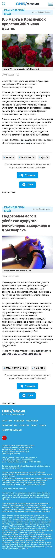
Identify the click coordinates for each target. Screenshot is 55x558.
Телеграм (30, 175)
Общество (19, 421)
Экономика (32, 421)
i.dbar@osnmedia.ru (14, 462)
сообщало (26, 140)
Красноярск (27, 157)
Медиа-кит (22, 489)
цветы (44, 157)
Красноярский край (14, 12)
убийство (39, 368)
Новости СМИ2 (9, 192)
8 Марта (9, 157)
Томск (42, 425)
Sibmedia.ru (6, 499)
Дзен (30, 184)
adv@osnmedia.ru (43, 466)
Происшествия (9, 425)
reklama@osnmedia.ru (28, 466)
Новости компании (12, 430)
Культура (24, 425)
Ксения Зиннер (44, 12)
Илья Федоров (45, 209)
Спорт (34, 425)
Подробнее (46, 511)
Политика (7, 421)
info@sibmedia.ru (13, 454)
